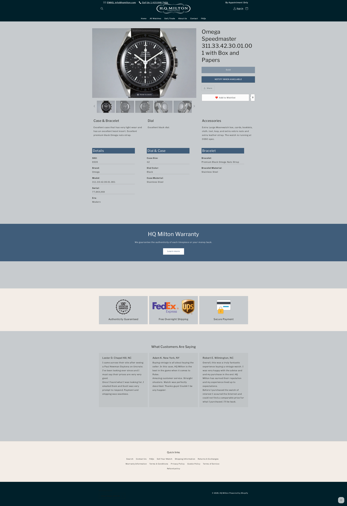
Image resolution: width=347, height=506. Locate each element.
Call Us (155, 2)
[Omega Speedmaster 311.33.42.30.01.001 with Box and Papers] (106, 106)
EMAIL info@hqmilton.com (121, 2)
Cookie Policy (193, 464)
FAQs (151, 459)
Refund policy (173, 468)
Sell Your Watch (164, 459)
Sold (228, 70)
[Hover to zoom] (144, 62)
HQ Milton (224, 493)
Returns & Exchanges (208, 459)
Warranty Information (136, 464)
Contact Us (141, 459)
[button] (102, 9)
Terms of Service (211, 464)
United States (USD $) (110, 496)
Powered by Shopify (238, 493)
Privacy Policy (177, 464)
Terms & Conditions (158, 464)
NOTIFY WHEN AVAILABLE (228, 79)
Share (209, 88)
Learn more (173, 251)
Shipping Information (185, 459)
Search (129, 459)
